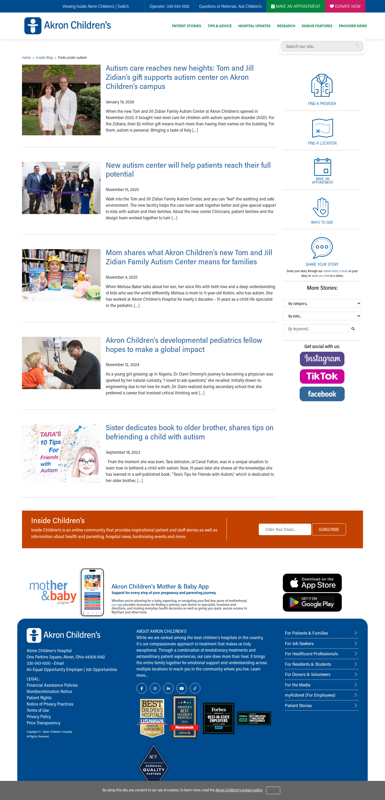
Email (59, 663)
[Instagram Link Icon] (155, 688)
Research (286, 25)
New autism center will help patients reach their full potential (188, 169)
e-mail (343, 271)
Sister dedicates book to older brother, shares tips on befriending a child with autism (190, 431)
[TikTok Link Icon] (195, 688)
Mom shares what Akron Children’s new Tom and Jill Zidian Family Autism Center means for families (189, 256)
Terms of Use (38, 710)
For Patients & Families (306, 633)
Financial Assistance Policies (52, 685)
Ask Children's (250, 6)
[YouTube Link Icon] (182, 688)
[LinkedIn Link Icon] (168, 688)
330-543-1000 (178, 6)
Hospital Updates (254, 25)
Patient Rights (39, 697)
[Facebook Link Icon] (141, 688)
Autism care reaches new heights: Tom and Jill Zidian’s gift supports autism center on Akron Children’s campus (180, 77)
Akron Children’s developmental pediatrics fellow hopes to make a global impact (184, 344)
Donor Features (317, 25)
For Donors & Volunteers (307, 674)
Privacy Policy (39, 716)
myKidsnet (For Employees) (310, 695)
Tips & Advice (220, 25)
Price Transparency (43, 722)
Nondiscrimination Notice (49, 691)
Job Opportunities (101, 669)
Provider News (353, 25)
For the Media (298, 684)
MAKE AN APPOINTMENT (297, 6)
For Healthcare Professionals (311, 653)
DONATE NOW (347, 6)
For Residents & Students (308, 664)
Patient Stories (186, 25)
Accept (273, 790)
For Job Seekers (299, 643)
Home (26, 57)
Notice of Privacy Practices (50, 704)
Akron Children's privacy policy (239, 789)
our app (117, 604)
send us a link (320, 275)
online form (330, 271)
